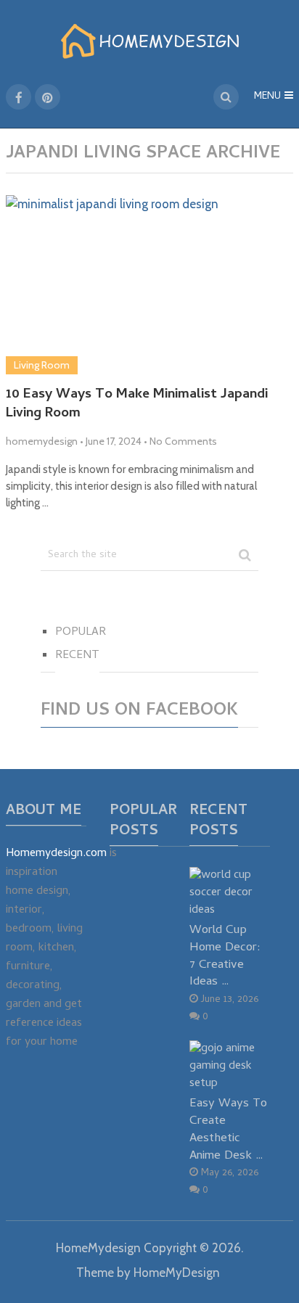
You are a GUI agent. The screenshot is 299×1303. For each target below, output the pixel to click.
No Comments (183, 441)
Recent (77, 655)
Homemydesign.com (56, 853)
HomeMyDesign (177, 1272)
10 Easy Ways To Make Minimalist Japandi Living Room (137, 405)
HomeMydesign (98, 1248)
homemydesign (42, 441)
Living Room (42, 364)
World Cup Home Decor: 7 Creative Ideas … (225, 956)
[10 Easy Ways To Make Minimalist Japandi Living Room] (149, 284)
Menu (267, 97)
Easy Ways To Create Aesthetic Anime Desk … (228, 1129)
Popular (80, 632)
